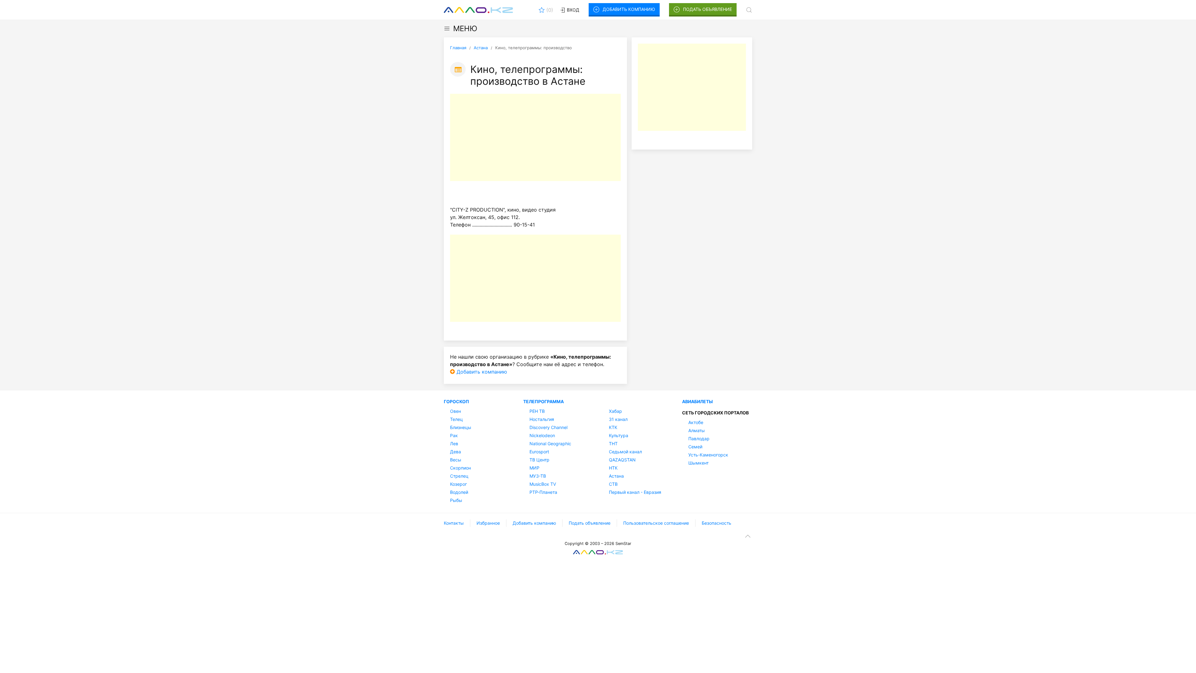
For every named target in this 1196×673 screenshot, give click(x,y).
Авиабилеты (697, 401)
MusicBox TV (542, 484)
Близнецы (460, 427)
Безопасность (716, 523)
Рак (454, 435)
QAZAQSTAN (622, 459)
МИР (534, 467)
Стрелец (459, 476)
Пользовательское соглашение (656, 523)
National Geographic (550, 443)
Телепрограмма (543, 401)
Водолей (459, 492)
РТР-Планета (543, 492)
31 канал (618, 419)
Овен (455, 411)
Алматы (696, 430)
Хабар (615, 411)
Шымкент (698, 462)
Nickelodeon (542, 435)
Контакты (454, 523)
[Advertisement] (535, 137)
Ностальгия (541, 419)
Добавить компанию (629, 9)
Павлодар (699, 438)
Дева (455, 451)
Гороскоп (456, 401)
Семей (695, 446)
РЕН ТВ (537, 411)
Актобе (695, 422)
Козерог (458, 484)
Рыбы (456, 500)
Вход (572, 9)
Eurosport (539, 451)
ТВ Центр (539, 459)
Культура (618, 435)
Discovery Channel (548, 427)
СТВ (613, 484)
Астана (616, 476)
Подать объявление (707, 9)
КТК (613, 427)
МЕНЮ (465, 28)
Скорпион (460, 467)
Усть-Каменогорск (708, 454)
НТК (613, 467)
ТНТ (613, 443)
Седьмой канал (625, 451)
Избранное (488, 523)
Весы (455, 459)
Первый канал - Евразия (635, 492)
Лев (454, 443)
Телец (456, 419)
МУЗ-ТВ (537, 476)
